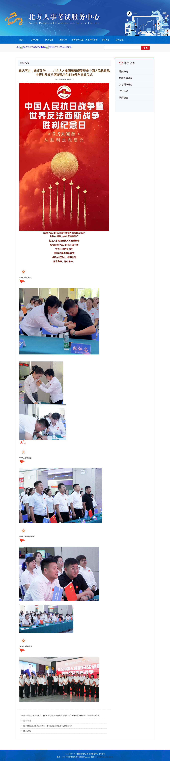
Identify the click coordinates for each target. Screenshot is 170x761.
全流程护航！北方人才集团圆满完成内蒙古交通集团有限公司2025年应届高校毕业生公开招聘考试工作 (63, 716)
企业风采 (106, 40)
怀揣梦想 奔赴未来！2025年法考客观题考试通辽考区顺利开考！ (49, 726)
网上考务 (49, 40)
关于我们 (35, 40)
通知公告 (63, 40)
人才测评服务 (91, 40)
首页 (21, 40)
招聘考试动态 (77, 40)
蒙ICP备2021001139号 (105, 757)
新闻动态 (120, 40)
